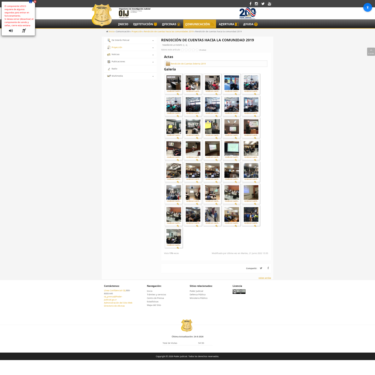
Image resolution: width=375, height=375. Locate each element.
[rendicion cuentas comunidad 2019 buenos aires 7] (251, 104)
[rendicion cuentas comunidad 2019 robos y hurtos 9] (193, 214)
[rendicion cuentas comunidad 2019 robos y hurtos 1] (251, 170)
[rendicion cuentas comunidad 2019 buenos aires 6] (231, 104)
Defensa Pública (198, 294)
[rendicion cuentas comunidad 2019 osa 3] (231, 170)
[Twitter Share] (261, 268)
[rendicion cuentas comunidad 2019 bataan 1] (173, 82)
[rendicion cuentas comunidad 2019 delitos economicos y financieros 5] (212, 148)
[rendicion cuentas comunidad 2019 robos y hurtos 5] (231, 192)
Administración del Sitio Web (118, 302)
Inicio (149, 291)
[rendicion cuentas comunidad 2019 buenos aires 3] (173, 104)
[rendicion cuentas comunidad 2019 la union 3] (173, 170)
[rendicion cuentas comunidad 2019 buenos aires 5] (212, 104)
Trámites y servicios (156, 294)
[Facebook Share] (268, 268)
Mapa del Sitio (154, 305)
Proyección (117, 47)
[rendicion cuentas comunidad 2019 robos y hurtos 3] (193, 192)
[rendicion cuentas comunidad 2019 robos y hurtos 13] (173, 236)
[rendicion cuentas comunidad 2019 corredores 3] (212, 126)
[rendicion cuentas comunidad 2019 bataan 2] (193, 82)
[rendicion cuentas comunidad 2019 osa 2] (212, 170)
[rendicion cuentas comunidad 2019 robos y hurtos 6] (251, 192)
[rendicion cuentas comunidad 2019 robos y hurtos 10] (212, 214)
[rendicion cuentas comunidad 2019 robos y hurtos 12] (251, 214)
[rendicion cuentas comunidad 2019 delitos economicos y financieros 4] (193, 148)
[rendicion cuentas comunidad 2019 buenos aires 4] (193, 104)
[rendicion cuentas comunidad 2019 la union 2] (251, 148)
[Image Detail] (179, 94)
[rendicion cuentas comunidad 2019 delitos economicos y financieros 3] (173, 148)
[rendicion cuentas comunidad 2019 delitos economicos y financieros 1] (231, 126)
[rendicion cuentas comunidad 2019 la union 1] (231, 148)
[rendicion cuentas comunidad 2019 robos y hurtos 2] (173, 192)
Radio (114, 68)
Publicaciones (118, 61)
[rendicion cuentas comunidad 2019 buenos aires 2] (251, 82)
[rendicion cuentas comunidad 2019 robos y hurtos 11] (231, 214)
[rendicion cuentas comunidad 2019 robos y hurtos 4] (212, 192)
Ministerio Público (198, 298)
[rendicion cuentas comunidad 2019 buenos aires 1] (231, 82)
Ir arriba (371, 53)
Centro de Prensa (155, 298)
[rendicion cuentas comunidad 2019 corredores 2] (193, 126)
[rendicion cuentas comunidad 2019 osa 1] (193, 170)
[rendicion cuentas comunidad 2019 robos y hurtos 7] (173, 214)
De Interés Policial (120, 40)
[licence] (239, 291)
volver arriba (265, 277)
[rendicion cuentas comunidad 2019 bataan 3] (212, 82)
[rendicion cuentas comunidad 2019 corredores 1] (173, 126)
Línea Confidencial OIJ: (115, 290)
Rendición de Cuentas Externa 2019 (188, 63)
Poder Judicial (196, 291)
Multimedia (117, 75)
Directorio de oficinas (114, 305)
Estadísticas (152, 301)
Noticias (116, 54)
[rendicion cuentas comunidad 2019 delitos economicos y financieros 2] (251, 126)
